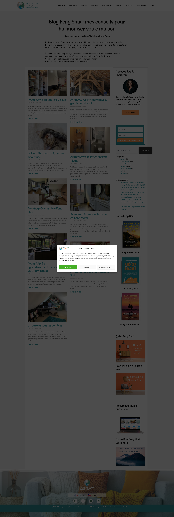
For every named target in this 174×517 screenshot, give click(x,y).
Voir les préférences (106, 267)
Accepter (68, 267)
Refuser (87, 267)
